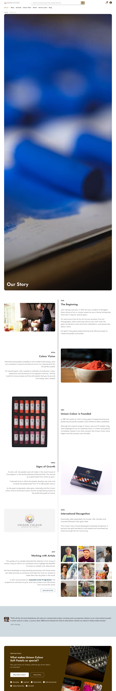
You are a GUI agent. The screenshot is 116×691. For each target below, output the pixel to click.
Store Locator (43, 7)
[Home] (11, 3)
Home (6, 12)
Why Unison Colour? (19, 675)
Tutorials (18, 7)
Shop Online (37, 675)
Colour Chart (27, 7)
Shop (12, 7)
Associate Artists (48, 590)
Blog (50, 7)
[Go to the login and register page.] (111, 2)
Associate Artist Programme (40, 580)
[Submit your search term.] (83, 2)
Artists (35, 7)
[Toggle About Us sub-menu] (8, 7)
